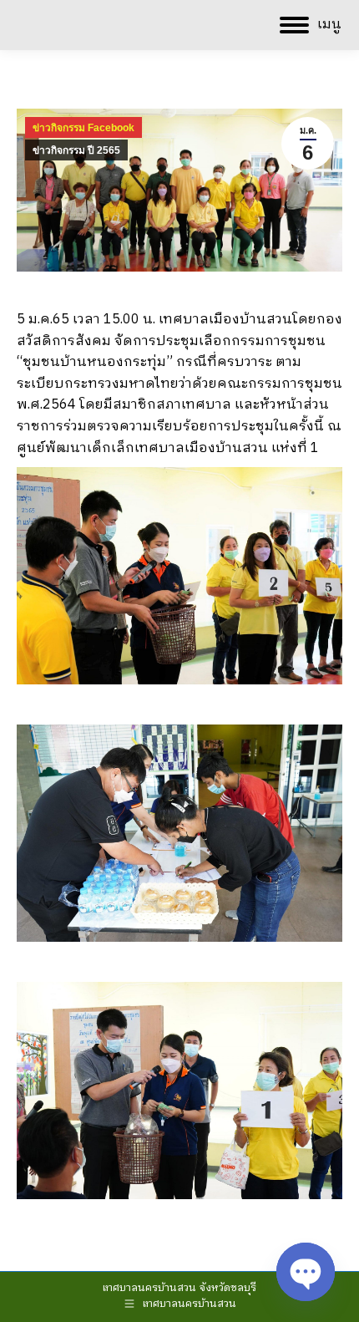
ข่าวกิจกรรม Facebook (83, 128)
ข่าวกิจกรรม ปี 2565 (76, 150)
